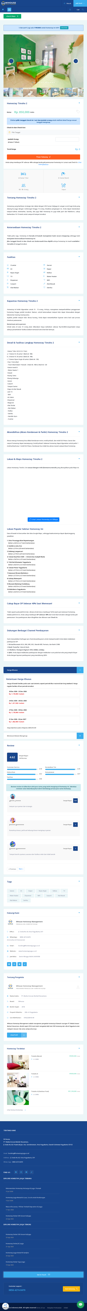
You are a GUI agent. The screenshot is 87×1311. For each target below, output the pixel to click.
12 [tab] (52, 82)
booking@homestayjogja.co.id (29, 946)
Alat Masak (61, 896)
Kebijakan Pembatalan (54, 1308)
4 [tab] (37, 82)
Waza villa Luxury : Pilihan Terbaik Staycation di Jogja (24, 1207)
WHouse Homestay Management (29, 922)
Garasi (12, 891)
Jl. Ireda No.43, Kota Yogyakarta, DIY (30, 932)
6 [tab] (41, 82)
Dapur (30, 891)
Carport (49, 896)
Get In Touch (41, 1275)
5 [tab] (39, 82)
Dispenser (28, 896)
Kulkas (55, 891)
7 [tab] (43, 82)
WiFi (39, 896)
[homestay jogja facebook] (16, 1172)
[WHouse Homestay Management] (8, 3)
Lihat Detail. (64, 27)
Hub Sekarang (70, 1289)
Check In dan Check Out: (16, 127)
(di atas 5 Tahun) (13, 142)
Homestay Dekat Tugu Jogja (15, 1262)
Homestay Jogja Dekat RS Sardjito (17, 1253)
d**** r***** (15, 801)
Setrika (25, 900)
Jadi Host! (79, 3)
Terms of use (40, 1308)
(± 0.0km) (36, 1059)
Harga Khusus (12, 670)
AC (21, 891)
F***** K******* (16, 825)
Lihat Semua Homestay (15, 1110)
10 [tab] (48, 82)
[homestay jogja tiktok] (31, 1172)
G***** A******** (17, 849)
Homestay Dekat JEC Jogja (15, 1244)
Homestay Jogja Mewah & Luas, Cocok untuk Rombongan (25, 1198)
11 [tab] (50, 82)
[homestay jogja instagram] (21, 1172)
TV (64, 891)
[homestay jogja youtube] (26, 1172)
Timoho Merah (36, 1056)
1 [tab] (32, 82)
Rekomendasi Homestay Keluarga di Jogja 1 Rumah (23, 1188)
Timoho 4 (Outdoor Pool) (40, 1091)
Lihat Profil (14, 1035)
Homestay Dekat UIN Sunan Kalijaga (18, 1216)
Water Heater (14, 896)
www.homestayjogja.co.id (27, 951)
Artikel (66, 1308)
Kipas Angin (42, 891)
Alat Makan (13, 900)
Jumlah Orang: (13, 139)
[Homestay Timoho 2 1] (44, 61)
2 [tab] (34, 82)
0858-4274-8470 (25, 937)
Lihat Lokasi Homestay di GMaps (44, 519)
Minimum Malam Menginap (17, 736)
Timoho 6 (34, 1074)
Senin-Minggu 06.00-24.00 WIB (29, 957)
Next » (21, 869)
